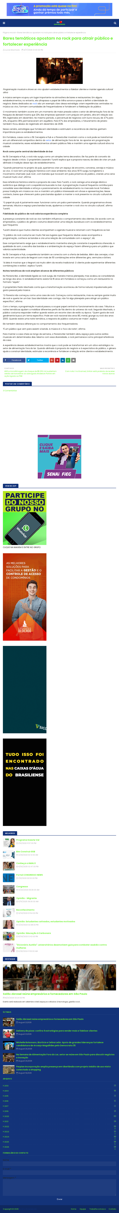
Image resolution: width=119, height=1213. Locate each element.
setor (48, 140)
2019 (60, 1111)
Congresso (22, 886)
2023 (60, 1131)
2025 (60, 1141)
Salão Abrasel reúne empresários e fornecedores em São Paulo (45, 994)
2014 (60, 1090)
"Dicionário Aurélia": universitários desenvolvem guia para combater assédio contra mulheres (61, 946)
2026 (60, 1147)
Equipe (83, 1209)
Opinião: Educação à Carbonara (33, 933)
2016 (60, 1101)
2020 (60, 1116)
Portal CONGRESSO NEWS (29, 874)
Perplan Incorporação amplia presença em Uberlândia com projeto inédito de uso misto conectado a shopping (63, 1068)
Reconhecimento (25, 909)
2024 (60, 1136)
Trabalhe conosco (97, 1209)
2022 (60, 1126)
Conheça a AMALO (26, 863)
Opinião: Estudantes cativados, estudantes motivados (45, 921)
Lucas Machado (12, 50)
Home (73, 1209)
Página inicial (9, 32)
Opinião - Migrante (26, 898)
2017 (60, 1106)
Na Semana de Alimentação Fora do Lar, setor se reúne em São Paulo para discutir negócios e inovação (65, 1056)
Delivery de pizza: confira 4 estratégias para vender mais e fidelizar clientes (56, 1030)
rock (35, 103)
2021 (60, 1121)
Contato (112, 1209)
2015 (60, 1096)
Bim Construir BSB (25, 851)
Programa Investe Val (27, 839)
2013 (60, 1085)
